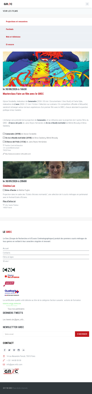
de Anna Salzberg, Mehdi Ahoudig (31, 138)
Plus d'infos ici (9, 201)
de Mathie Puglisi (17, 190)
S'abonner (82, 334)
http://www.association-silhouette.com (18, 154)
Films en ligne (8, 257)
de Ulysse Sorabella (20, 134)
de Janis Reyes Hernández (26, 142)
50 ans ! (6, 261)
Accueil (6, 248)
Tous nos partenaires (16, 309)
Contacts (6, 253)
